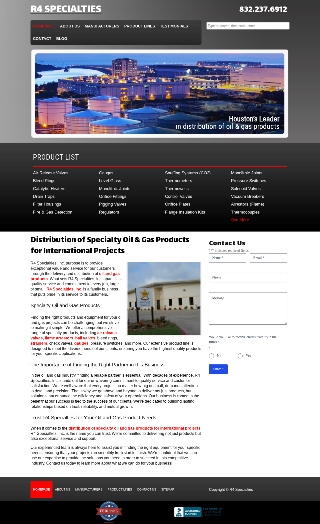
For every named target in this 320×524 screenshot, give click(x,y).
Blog (61, 38)
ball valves (85, 338)
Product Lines (139, 26)
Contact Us (146, 489)
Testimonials (174, 26)
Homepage (44, 26)
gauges (81, 343)
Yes (248, 356)
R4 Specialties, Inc (63, 289)
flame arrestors (59, 338)
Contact (42, 38)
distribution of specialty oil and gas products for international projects (134, 428)
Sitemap (167, 489)
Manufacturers (102, 26)
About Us (70, 26)
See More (240, 220)
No (219, 356)
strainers (38, 343)
